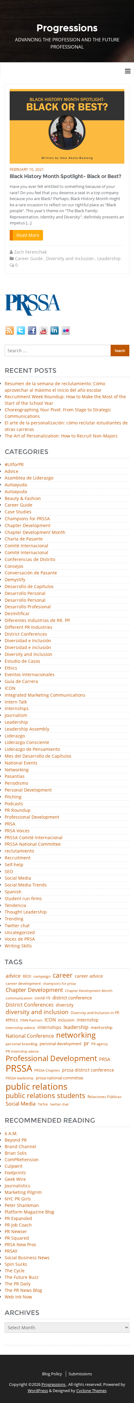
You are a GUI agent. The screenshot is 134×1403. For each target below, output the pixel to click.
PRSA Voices (17, 831)
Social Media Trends (26, 885)
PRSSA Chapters (47, 1070)
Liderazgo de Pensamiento (32, 749)
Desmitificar (17, 613)
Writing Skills (18, 946)
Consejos (14, 566)
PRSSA (19, 1068)
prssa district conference (88, 1070)
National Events (21, 763)
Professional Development (32, 817)
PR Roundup (18, 810)
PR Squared (17, 1238)
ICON (10, 688)
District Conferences (26, 634)
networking (76, 1035)
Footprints (15, 1173)
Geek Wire (15, 1179)
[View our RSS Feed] (10, 330)
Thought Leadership (26, 912)
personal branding (21, 1044)
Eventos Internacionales (30, 674)
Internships (17, 708)
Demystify (15, 579)
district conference (72, 997)
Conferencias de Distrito (30, 559)
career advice (89, 976)
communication (19, 998)
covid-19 (42, 998)
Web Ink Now (18, 1297)
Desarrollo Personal (25, 593)
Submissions (80, 1374)
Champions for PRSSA (27, 518)
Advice (11, 471)
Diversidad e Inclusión (28, 640)
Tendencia (15, 905)
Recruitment (18, 858)
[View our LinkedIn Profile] (55, 330)
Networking (17, 770)
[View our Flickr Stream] (66, 330)
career (63, 975)
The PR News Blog (23, 1290)
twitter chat (59, 1104)
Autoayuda (16, 485)
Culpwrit (13, 1166)
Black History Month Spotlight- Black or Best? (65, 176)
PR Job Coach (18, 1225)
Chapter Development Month (35, 532)
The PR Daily (18, 1284)
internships (49, 1027)
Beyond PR (16, 1140)
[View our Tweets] (21, 330)
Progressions (53, 1384)
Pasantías (15, 776)
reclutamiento (19, 851)
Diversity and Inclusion (70, 258)
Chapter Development (27, 525)
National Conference (30, 1035)
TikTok (43, 1104)
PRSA (10, 824)
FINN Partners (31, 1020)
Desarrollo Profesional (28, 607)
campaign (41, 976)
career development (23, 983)
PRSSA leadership (20, 1078)
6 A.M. (11, 1133)
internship (87, 1020)
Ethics (11, 668)
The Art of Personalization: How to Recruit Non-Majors (61, 436)
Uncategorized (20, 932)
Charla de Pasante (24, 539)
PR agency (99, 1044)
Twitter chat (17, 925)
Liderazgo (15, 736)
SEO (9, 871)
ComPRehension (22, 1159)
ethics (12, 1020)
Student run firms (23, 898)
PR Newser (16, 1231)
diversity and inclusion (37, 1012)
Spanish (13, 892)
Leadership (109, 258)
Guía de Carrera (21, 681)
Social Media (18, 878)
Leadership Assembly (27, 729)
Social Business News (27, 1257)
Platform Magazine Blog (29, 1212)
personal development (61, 1044)
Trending (14, 919)
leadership (76, 1027)
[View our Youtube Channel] (43, 330)
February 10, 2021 (27, 169)
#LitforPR (14, 464)
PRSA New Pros (20, 1244)
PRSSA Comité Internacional (34, 837)
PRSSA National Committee (33, 844)
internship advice (20, 1028)
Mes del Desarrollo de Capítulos (38, 756)
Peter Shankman (22, 1205)
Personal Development (28, 790)
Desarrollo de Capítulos (29, 586)
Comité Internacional (26, 546)
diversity (65, 1005)
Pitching (13, 797)
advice (13, 975)
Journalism (16, 715)
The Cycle (15, 1271)
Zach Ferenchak (30, 252)
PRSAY (11, 1251)
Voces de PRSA (20, 939)
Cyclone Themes (91, 1390)
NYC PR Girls (18, 1199)
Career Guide (29, 258)
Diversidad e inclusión (28, 647)
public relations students (45, 1095)
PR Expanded (18, 1218)
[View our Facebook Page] (32, 330)
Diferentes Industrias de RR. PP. (37, 620)
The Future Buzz (22, 1277)
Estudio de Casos (22, 661)
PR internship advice (22, 1051)
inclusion (66, 1020)
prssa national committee (59, 1078)
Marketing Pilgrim (23, 1192)
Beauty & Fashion (23, 498)
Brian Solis (16, 1153)
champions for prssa (59, 983)
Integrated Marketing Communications (45, 695)
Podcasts (14, 804)
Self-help (14, 865)
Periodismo (16, 783)
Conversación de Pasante (31, 573)
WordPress (38, 1390)
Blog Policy (52, 1374)
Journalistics (17, 1186)
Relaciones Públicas (105, 1097)
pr (86, 1043)
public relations (36, 1086)
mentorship (101, 1028)
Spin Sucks (16, 1264)
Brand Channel (20, 1146)
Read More (28, 235)
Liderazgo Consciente (27, 742)
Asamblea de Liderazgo (29, 478)
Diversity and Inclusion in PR (95, 1013)
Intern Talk (16, 702)
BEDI (27, 976)
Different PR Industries (28, 627)
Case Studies (18, 512)
